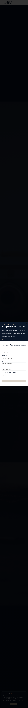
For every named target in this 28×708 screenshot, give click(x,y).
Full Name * (4, 349)
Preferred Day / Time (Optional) (9, 372)
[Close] (26, 323)
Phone (3, 366)
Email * (3, 361)
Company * (4, 355)
